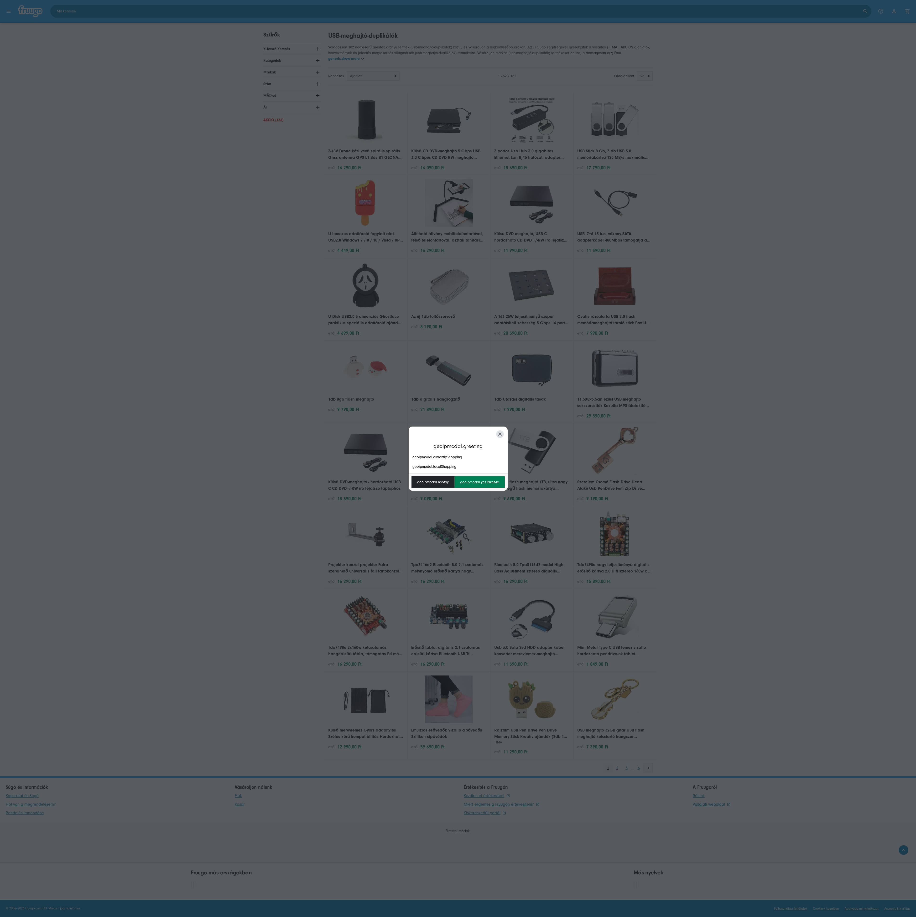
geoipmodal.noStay (433, 482)
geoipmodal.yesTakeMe (479, 482)
